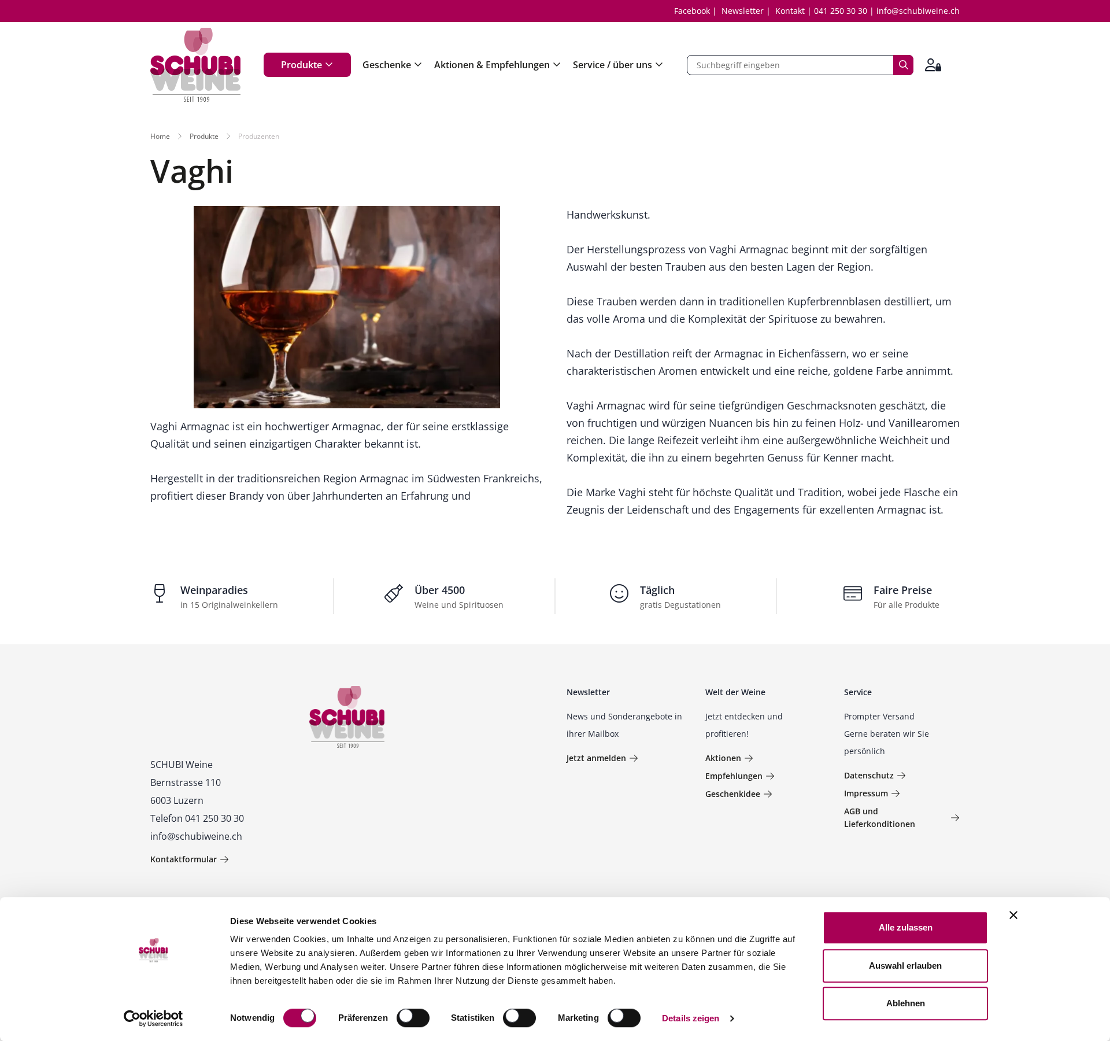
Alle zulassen (906, 927)
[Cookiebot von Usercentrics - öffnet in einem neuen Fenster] (153, 1018)
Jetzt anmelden (596, 757)
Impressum (866, 793)
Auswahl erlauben (905, 965)
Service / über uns (612, 64)
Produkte (301, 64)
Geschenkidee (732, 793)
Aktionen (723, 757)
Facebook (692, 10)
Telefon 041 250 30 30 (197, 818)
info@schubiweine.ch (918, 10)
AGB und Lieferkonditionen (879, 817)
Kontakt (790, 10)
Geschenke (386, 64)
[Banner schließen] (1013, 915)
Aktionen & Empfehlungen (492, 64)
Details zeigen (690, 1018)
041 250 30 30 (840, 10)
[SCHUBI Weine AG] (195, 65)
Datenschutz (869, 775)
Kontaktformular (183, 859)
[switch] (414, 1019)
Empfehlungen (734, 775)
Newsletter (743, 10)
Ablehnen (905, 1003)
